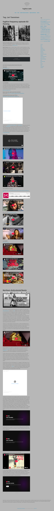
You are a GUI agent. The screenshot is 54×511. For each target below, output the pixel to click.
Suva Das (49, 39)
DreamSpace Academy (43, 24)
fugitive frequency (9, 285)
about (18, 12)
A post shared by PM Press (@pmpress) (12, 122)
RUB (41, 62)
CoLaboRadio (44, 21)
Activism (42, 44)
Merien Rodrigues (48, 34)
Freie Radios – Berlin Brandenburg (45, 26)
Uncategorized (42, 66)
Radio (12, 285)
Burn (46, 20)
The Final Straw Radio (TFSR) (12, 125)
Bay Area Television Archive (12, 212)
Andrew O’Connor (45, 19)
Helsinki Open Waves (46, 29)
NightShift (42, 55)
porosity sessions (42, 57)
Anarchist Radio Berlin (6, 132)
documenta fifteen (47, 23)
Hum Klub (42, 51)
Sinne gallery (8, 348)
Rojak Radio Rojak (43, 61)
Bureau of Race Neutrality (44, 20)
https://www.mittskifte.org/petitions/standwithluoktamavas (16, 93)
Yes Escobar (43, 41)
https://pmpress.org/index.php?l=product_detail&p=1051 (11, 96)
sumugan (5, 285)
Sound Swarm (49, 38)
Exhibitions (8, 492)
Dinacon (41, 23)
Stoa (14, 310)
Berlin (47, 19)
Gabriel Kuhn (8, 126)
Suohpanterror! (5, 350)
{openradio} (45, 41)
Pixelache (46, 35)
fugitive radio (27, 9)
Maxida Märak (20, 125)
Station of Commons (44, 39)
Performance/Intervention (43, 56)
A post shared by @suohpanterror (15, 394)
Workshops (42, 67)
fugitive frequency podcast (24, 12)
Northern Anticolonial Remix (15, 290)
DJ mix (41, 45)
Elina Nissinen (46, 24)
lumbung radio (44, 34)
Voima (13, 366)
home (15, 12)
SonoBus (43, 38)
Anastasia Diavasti (42, 19)
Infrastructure (42, 52)
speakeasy (42, 63)
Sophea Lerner (46, 38)
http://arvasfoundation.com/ (7, 90)
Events (41, 46)
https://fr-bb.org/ (15, 45)
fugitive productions (33, 12)
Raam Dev (35, 508)
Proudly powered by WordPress (21, 508)
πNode (48, 41)
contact (38, 12)
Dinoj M (43, 23)
